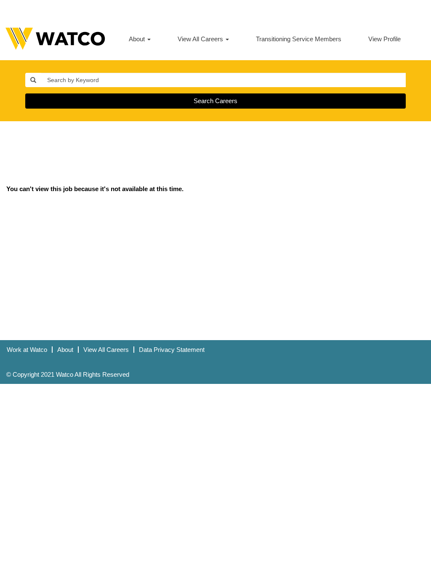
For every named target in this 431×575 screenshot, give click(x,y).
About (65, 349)
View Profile (384, 39)
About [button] (137, 39)
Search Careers (215, 100)
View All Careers (106, 349)
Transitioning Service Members (298, 39)
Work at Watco (27, 349)
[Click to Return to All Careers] (55, 38)
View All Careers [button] (201, 39)
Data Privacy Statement (172, 349)
